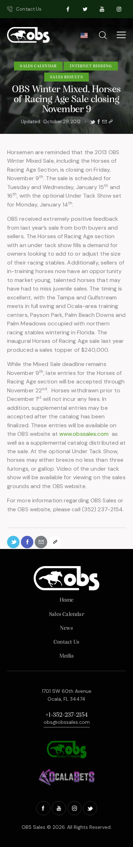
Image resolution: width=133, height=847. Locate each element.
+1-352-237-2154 (66, 715)
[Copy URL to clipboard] (110, 121)
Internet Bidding (91, 66)
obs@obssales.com (67, 722)
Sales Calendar (38, 66)
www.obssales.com (84, 434)
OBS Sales (33, 827)
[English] (84, 37)
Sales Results (66, 77)
